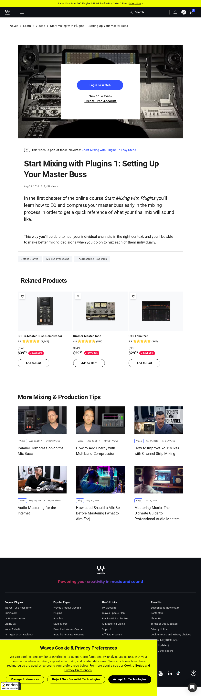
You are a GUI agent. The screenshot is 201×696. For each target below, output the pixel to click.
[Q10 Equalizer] (156, 311)
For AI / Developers (162, 650)
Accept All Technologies (129, 679)
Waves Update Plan (113, 612)
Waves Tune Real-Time (18, 607)
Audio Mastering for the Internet (37, 510)
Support (106, 629)
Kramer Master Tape (87, 336)
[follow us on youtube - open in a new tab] (160, 673)
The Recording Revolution (92, 258)
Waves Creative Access (67, 607)
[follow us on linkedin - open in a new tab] (170, 673)
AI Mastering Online (113, 623)
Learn (27, 26)
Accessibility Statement (164, 640)
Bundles (58, 618)
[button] (11, 686)
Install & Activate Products (68, 634)
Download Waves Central (68, 629)
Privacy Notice (159, 629)
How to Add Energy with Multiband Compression (95, 451)
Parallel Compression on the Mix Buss (40, 451)
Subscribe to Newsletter (165, 607)
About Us (156, 618)
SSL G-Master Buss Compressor (40, 336)
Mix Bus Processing (57, 258)
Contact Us (157, 612)
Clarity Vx (10, 623)
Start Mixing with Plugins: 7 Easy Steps (109, 150)
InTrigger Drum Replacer (19, 634)
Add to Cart (33, 363)
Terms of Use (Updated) (165, 623)
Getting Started (29, 258)
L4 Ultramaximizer (15, 618)
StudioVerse (60, 623)
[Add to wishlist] (22, 296)
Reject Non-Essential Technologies (76, 679)
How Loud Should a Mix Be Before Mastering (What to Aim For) (98, 513)
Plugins (57, 612)
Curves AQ (11, 612)
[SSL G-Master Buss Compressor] (45, 311)
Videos (40, 26)
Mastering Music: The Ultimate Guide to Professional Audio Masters (157, 513)
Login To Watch (100, 85)
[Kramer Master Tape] (100, 311)
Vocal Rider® (12, 629)
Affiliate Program (112, 634)
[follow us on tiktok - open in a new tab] (178, 673)
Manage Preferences (25, 679)
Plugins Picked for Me (115, 618)
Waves (13, 26)
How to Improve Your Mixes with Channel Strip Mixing (156, 451)
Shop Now (135, 3)
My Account (109, 607)
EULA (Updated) (160, 645)
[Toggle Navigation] (22, 12)
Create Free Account (100, 101)
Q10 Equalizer (138, 336)
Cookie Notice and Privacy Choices (171, 634)
